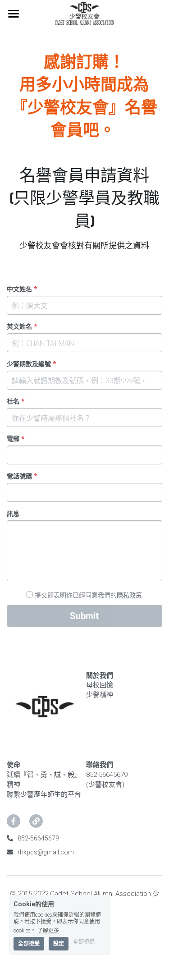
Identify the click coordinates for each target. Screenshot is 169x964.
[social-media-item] (13, 821)
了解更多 (48, 930)
